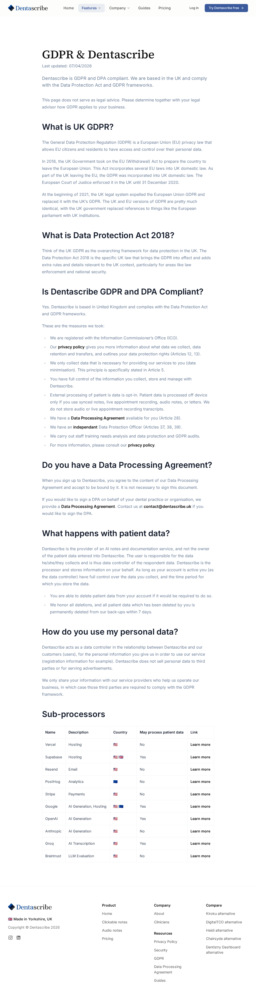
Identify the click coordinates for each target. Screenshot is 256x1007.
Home (69, 8)
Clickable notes (115, 922)
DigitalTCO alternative (224, 922)
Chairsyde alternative (223, 938)
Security (161, 950)
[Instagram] (10, 937)
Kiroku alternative (220, 913)
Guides (144, 8)
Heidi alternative (219, 930)
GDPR (159, 958)
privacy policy (141, 445)
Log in (194, 8)
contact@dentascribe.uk (167, 506)
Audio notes (112, 930)
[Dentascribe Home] (28, 8)
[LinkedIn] (18, 937)
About (159, 913)
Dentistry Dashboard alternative (223, 949)
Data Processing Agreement (88, 506)
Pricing (164, 8)
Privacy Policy (165, 941)
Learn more (200, 744)
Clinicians (162, 922)
